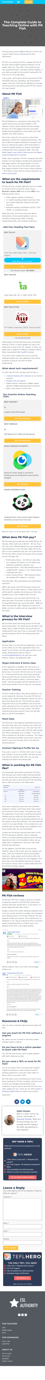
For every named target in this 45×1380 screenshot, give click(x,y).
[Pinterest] (26, 1315)
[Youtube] (22, 1315)
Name (6, 1223)
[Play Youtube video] (22, 880)
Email (5, 1231)
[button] (19, 2)
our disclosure (23, 54)
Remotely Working (24, 1119)
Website (6, 1239)
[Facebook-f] (19, 1315)
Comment (7, 1197)
